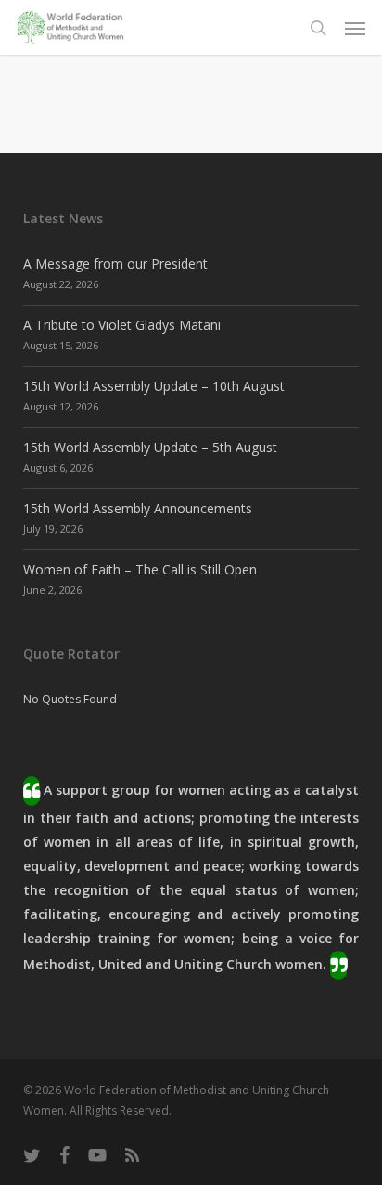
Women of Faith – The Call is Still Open (140, 569)
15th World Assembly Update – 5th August (150, 447)
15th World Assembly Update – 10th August (154, 386)
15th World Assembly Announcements (137, 508)
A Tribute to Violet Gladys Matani (122, 325)
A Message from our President (115, 263)
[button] (355, 28)
